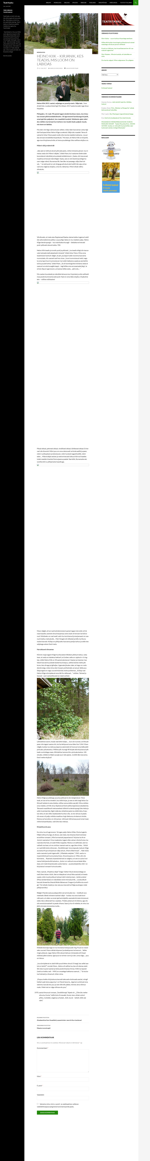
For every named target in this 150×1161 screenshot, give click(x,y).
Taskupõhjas (102, 2)
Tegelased (92, 2)
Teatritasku (8, 2)
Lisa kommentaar (72, 68)
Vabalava (83, 2)
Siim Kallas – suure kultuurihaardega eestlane (116, 38)
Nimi (39, 1076)
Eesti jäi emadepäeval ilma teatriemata (118, 118)
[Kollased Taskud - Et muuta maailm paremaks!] (110, 177)
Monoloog (57, 2)
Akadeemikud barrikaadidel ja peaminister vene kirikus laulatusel (59, 1019)
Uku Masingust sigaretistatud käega (121, 114)
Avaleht (48, 2)
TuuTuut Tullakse (126, 2)
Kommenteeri (42, 1048)
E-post (40, 1085)
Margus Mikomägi (56, 68)
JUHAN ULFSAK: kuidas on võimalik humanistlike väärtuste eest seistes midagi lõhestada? (118, 126)
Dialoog (67, 2)
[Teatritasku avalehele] (118, 19)
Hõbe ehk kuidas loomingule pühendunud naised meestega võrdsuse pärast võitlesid (117, 43)
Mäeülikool (113, 2)
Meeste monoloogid (43, 1027)
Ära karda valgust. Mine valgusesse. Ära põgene (117, 60)
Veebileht (40, 1095)
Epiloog (75, 2)
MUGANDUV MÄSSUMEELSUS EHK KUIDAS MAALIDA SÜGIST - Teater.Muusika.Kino (116, 123)
